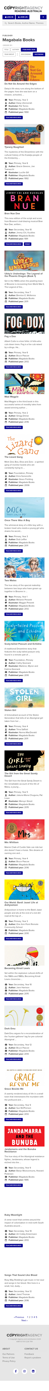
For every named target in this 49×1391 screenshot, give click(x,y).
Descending (26, 54)
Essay (27, 244)
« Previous (19, 1317)
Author (15, 50)
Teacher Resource (13, 117)
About (6, 1348)
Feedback (29, 1354)
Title (6, 50)
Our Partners (8, 1354)
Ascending (39, 54)
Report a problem (32, 1357)
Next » (24, 1320)
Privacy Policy (9, 1361)
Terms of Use (8, 1357)
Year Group (9, 54)
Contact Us (31, 1348)
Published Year (29, 50)
